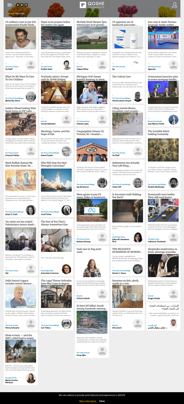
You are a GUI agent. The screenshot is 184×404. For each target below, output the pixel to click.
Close (102, 401)
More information (87, 401)
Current (10, 13)
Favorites (20, 13)
